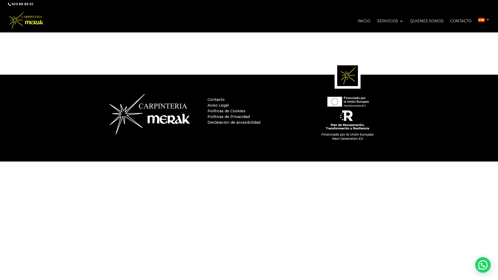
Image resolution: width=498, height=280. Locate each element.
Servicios (387, 21)
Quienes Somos (427, 21)
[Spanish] (484, 25)
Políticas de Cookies (226, 111)
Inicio (364, 21)
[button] (483, 265)
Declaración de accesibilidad (234, 122)
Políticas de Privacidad (229, 116)
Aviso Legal (218, 105)
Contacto (461, 21)
